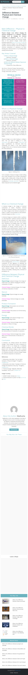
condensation (21, 142)
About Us (16, 672)
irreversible (17, 214)
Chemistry (13, 6)
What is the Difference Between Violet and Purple (13, 658)
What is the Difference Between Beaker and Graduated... (18, 625)
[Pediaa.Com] (5, 1)
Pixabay (18, 376)
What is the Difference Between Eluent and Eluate (19, 600)
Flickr (4, 379)
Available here (5, 362)
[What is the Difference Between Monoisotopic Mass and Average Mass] (7, 609)
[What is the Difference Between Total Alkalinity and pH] (7, 632)
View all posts (14, 429)
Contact (11, 672)
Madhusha (15, 18)
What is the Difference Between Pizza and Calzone (14, 665)
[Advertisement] (14, 24)
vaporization (5, 142)
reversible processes (14, 181)
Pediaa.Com (17, 670)
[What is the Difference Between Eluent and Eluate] (7, 601)
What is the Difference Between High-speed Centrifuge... (18, 617)
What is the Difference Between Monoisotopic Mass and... (18, 609)
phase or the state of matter (18, 42)
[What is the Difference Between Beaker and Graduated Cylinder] (7, 624)
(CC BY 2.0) (23, 377)
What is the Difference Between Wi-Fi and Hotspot (14, 662)
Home (3, 6)
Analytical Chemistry (21, 6)
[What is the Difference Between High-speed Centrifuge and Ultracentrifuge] (7, 617)
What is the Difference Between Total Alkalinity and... (18, 633)
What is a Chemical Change (11, 59)
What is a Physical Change (11, 55)
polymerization (15, 261)
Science (8, 6)
